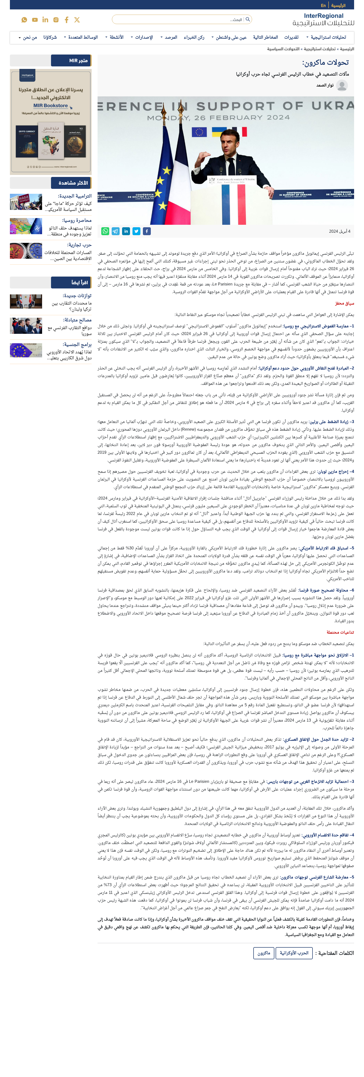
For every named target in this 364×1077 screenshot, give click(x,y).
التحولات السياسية (283, 48)
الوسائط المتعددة (83, 37)
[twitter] (77, 20)
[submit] (248, 19)
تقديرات (291, 37)
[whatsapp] (105, 231)
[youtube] (35, 20)
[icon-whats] (24, 20)
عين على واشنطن (231, 37)
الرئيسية (338, 4)
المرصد (171, 37)
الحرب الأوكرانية (294, 953)
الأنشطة (117, 37)
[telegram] (116, 231)
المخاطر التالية (265, 37)
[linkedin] (45, 20)
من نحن (30, 37)
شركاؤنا (50, 37)
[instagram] (56, 20)
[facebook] (66, 20)
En (323, 4)
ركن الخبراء (194, 37)
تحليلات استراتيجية (328, 37)
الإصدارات (144, 37)
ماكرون (264, 953)
